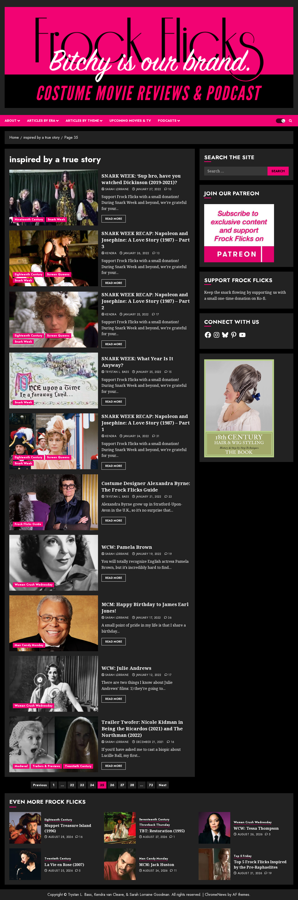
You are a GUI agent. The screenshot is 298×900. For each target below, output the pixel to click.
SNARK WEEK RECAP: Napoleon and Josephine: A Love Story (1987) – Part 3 (146, 239)
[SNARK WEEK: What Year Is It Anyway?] (53, 380)
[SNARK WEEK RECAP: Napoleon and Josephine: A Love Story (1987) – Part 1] (53, 441)
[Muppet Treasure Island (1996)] (25, 828)
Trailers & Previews (46, 766)
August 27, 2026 (155, 837)
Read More (113, 219)
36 (112, 785)
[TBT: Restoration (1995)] (120, 828)
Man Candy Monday (29, 645)
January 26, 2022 (136, 253)
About (11, 120)
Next (162, 785)
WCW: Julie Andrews (126, 668)
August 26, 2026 (250, 834)
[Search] (290, 120)
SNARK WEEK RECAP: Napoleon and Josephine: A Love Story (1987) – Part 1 (146, 422)
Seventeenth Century (154, 820)
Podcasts (167, 120)
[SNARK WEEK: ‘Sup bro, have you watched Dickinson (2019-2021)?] (53, 198)
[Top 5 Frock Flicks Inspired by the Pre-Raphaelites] (214, 864)
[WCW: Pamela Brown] (53, 563)
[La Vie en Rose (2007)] (25, 864)
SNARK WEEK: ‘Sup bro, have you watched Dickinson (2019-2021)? (141, 179)
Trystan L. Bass (117, 372)
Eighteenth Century (28, 274)
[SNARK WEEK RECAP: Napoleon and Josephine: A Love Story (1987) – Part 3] (53, 258)
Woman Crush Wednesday (33, 585)
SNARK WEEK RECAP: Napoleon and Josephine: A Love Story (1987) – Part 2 (146, 301)
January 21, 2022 (148, 497)
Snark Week (56, 219)
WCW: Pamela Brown (127, 547)
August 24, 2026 (155, 871)
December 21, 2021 (150, 742)
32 (72, 785)
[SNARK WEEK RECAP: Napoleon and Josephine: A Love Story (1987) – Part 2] (53, 319)
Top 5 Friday (242, 856)
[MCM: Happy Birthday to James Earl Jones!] (53, 623)
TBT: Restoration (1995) (162, 830)
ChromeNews (216, 894)
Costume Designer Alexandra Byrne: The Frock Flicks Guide (146, 486)
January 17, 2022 (148, 618)
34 (92, 785)
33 (82, 785)
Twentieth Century (78, 766)
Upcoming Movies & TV (130, 120)
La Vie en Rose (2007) (64, 864)
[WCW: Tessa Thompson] (214, 828)
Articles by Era (41, 120)
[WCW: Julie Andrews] (53, 684)
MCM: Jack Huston (156, 864)
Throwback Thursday (154, 825)
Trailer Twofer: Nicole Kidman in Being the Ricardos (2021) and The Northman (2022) (142, 728)
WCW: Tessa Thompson (256, 828)
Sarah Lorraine (117, 189)
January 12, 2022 (148, 675)
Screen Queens (58, 274)
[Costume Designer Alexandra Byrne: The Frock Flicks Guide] (53, 502)
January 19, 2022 (148, 554)
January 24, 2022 (136, 436)
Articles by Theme (82, 120)
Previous (40, 785)
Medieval (21, 766)
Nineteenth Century (29, 219)
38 (132, 785)
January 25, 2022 (136, 315)
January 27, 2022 (148, 189)
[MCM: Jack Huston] (120, 864)
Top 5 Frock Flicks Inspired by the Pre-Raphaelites (260, 864)
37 (122, 785)
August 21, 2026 (250, 873)
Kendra (110, 253)
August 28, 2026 (60, 837)
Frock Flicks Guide (28, 524)
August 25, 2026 (60, 871)
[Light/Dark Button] (280, 120)
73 (151, 785)
